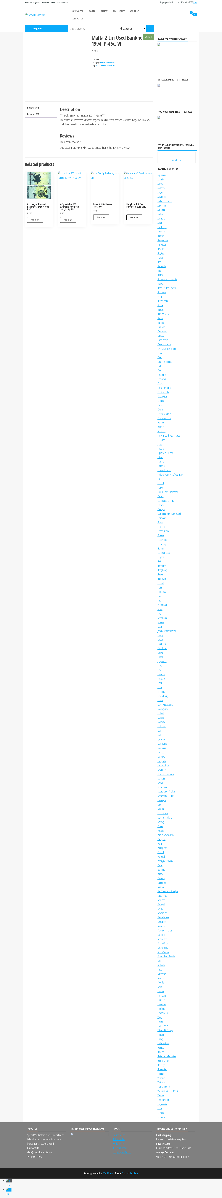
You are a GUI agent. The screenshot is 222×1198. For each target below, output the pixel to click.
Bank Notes (101, 65)
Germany (162, 518)
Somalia (161, 934)
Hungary (161, 574)
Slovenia (161, 926)
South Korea (163, 948)
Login (195, 2)
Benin (160, 262)
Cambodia (162, 327)
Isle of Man (162, 605)
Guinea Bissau (164, 552)
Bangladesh (163, 240)
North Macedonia (165, 704)
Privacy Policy (119, 1139)
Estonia (161, 461)
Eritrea (160, 457)
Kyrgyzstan (162, 661)
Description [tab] (33, 107)
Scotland (161, 900)
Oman (160, 826)
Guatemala (162, 539)
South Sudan (163, 952)
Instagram (181, 28)
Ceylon (161, 353)
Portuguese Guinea (166, 861)
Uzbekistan (162, 1069)
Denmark (161, 422)
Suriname (162, 974)
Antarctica (162, 197)
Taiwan (161, 991)
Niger (160, 804)
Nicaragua (162, 800)
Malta (109, 65)
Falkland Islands (164, 470)
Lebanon (161, 674)
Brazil (160, 296)
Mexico (161, 752)
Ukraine (161, 1052)
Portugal (161, 856)
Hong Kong (162, 570)
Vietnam (161, 1082)
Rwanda (161, 878)
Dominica (162, 431)
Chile (160, 366)
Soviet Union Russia (166, 956)
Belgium (161, 253)
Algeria (160, 184)
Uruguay (161, 1065)
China (160, 370)
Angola (160, 192)
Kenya (160, 652)
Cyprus (161, 409)
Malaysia (161, 722)
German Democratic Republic (170, 513)
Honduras (162, 566)
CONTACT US (77, 18)
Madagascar (163, 709)
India (160, 587)
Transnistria (163, 1026)
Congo (160, 383)
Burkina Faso (163, 314)
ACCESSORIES (119, 11)
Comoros (162, 379)
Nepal (160, 783)
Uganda (161, 1047)
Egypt (160, 444)
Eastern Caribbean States (169, 435)
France (160, 487)
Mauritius (162, 748)
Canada (161, 335)
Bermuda (162, 266)
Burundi (161, 322)
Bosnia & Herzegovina (167, 288)
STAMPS (104, 11)
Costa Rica (162, 396)
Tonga (160, 1021)
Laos (160, 665)
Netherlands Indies (166, 796)
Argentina (162, 205)
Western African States (168, 1091)
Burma (160, 318)
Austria (161, 223)
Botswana (162, 292)
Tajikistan (162, 995)
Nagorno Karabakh (166, 774)
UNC (114, 65)
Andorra (161, 188)
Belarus (161, 249)
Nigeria (161, 809)
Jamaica (161, 622)
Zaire (160, 1108)
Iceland (161, 583)
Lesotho (161, 678)
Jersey (160, 635)
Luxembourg (163, 696)
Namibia (161, 778)
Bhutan (161, 270)
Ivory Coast (162, 618)
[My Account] (185, 14)
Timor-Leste (163, 1013)
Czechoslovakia (164, 418)
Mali (159, 730)
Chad (160, 357)
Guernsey (162, 544)
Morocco (162, 739)
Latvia (160, 670)
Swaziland (162, 978)
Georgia (161, 509)
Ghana (160, 522)
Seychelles (162, 913)
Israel (160, 609)
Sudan (160, 969)
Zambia (161, 1112)
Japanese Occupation (167, 631)
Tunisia (161, 1034)
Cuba (160, 405)
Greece (161, 535)
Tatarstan (162, 1004)
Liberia (161, 683)
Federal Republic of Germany (170, 474)
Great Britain (163, 531)
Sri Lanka (161, 965)
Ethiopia (161, 466)
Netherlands (163, 787)
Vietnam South (164, 1086)
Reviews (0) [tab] (33, 114)
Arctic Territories (165, 201)
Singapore (162, 921)
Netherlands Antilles (166, 791)
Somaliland (162, 939)
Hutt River (162, 579)
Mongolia (162, 761)
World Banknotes (107, 62)
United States (163, 1060)
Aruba (160, 214)
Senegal (161, 904)
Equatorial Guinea (165, 453)
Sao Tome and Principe (168, 891)
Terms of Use (119, 1135)
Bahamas (162, 231)
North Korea (163, 813)
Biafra (160, 275)
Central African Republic (168, 348)
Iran (159, 596)
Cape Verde (163, 340)
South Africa (163, 943)
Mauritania (162, 743)
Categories (37, 28)
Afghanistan (162, 175)
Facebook (186, 28)
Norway (161, 822)
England (161, 448)
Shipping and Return (122, 1152)
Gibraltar (161, 527)
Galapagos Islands (166, 500)
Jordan (160, 639)
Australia (161, 218)
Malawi (161, 713)
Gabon (161, 496)
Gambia (161, 505)
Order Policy (118, 1143)
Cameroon (162, 331)
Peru (160, 843)
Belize (160, 257)
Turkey (160, 1039)
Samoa (161, 887)
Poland (161, 852)
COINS (92, 11)
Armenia (161, 210)
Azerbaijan (162, 227)
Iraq (159, 600)
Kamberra (162, 644)
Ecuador (161, 440)
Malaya (161, 718)
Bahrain (161, 236)
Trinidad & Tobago (165, 1030)
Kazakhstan (162, 648)
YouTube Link (176, 160)
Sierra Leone (163, 917)
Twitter (191, 28)
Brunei (160, 305)
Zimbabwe (162, 1117)
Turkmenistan (163, 1043)
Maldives (162, 726)
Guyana (161, 557)
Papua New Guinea (166, 835)
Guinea (161, 548)
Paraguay (162, 839)
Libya (160, 687)
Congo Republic (164, 388)
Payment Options (121, 1148)
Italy (159, 613)
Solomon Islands (165, 930)
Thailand (161, 1008)
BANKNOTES (77, 11)
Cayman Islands (164, 344)
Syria (160, 987)
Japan (160, 626)
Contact (196, 28)
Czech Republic (165, 414)
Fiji (159, 479)
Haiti (159, 561)
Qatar (160, 865)
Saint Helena (163, 882)
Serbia (160, 909)
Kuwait (160, 657)
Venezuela (162, 1078)
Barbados (162, 244)
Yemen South (163, 1100)
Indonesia (162, 591)
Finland (161, 483)
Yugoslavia (162, 1104)
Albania (161, 179)
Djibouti (161, 427)
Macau (160, 700)
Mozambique (163, 765)
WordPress (108, 1173)
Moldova (161, 757)
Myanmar (162, 770)
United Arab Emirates (167, 1056)
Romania (161, 869)
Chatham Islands (165, 361)
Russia (160, 874)
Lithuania (161, 691)
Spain (160, 961)
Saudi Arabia (163, 895)
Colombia (162, 375)
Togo (160, 1017)
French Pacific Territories (168, 492)
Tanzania (161, 1000)
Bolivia (160, 283)
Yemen (161, 1095)
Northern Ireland (165, 817)
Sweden (161, 982)
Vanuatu (161, 1073)
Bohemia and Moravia (167, 279)
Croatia (161, 400)
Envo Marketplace (130, 1173)
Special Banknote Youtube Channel (176, 28)
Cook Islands (163, 392)
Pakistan (161, 830)
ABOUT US (134, 11)
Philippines (162, 848)
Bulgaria (161, 309)
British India (163, 301)
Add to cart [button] (35, 219)
